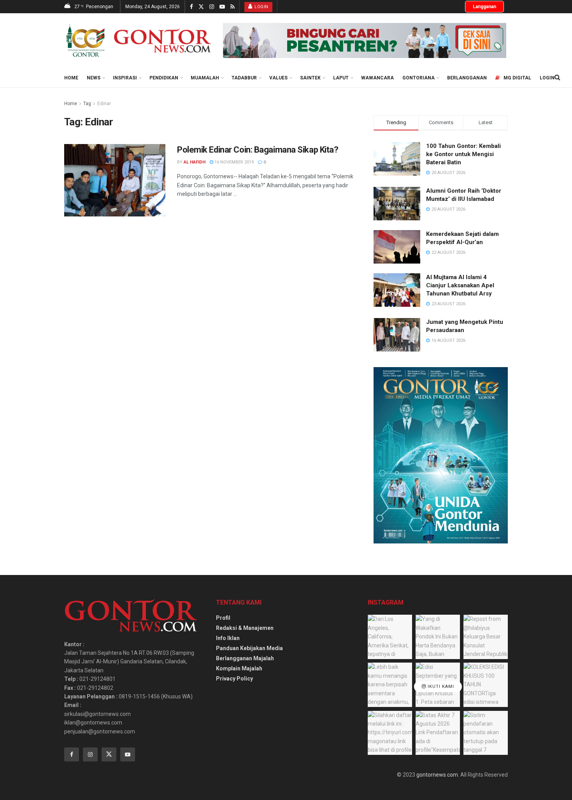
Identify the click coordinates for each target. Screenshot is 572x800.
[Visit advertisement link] (364, 40)
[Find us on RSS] (232, 7)
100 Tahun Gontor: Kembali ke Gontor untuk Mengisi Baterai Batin (463, 154)
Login (260, 6)
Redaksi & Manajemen (245, 628)
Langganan (484, 6)
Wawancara (377, 78)
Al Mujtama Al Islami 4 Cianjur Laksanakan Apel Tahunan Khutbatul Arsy (460, 285)
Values (278, 78)
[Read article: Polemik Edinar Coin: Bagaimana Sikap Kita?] (114, 180)
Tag (87, 103)
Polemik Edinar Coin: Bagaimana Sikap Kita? (258, 150)
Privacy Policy (234, 678)
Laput (341, 78)
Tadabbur (244, 78)
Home (71, 78)
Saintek (310, 78)
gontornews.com (437, 775)
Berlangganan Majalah (245, 658)
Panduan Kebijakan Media (249, 648)
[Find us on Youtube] (222, 7)
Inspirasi (125, 78)
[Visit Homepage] (138, 40)
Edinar (104, 103)
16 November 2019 (233, 162)
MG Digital (517, 78)
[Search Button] (557, 77)
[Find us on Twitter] (201, 7)
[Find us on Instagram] (211, 7)
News (93, 78)
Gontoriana (418, 78)
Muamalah (205, 78)
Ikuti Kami (440, 686)
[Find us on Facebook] (191, 7)
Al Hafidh (194, 162)
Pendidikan (163, 78)
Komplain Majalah (239, 668)
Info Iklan (228, 638)
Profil (223, 618)
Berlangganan (467, 78)
